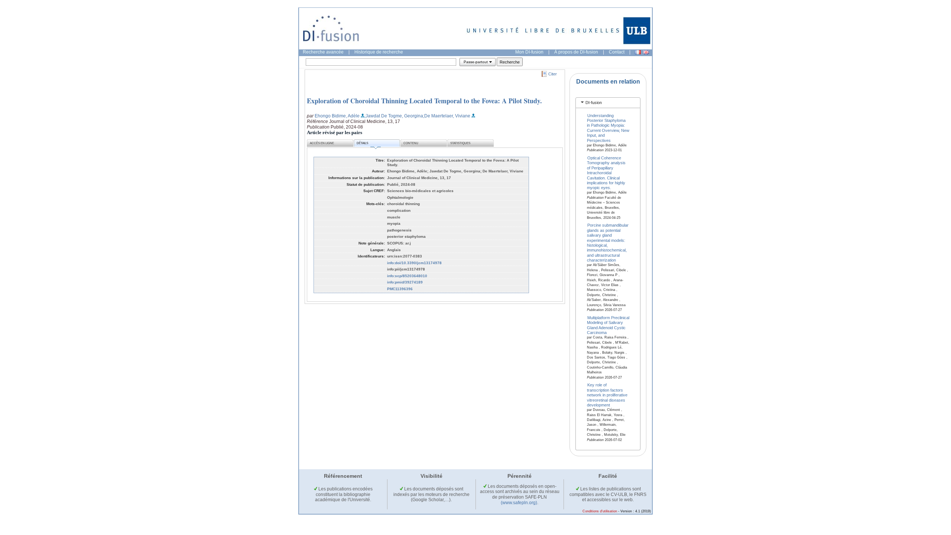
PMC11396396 (400, 289)
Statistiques (460, 143)
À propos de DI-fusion (576, 52)
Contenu (410, 143)
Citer (552, 74)
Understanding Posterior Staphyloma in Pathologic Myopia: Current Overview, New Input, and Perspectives (608, 127)
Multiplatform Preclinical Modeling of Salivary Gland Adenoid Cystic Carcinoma (608, 325)
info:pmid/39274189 (405, 282)
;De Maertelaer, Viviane (446, 116)
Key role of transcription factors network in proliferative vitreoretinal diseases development (607, 395)
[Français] (638, 52)
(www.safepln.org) (519, 502)
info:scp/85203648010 (407, 276)
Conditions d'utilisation (599, 511)
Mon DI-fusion (529, 52)
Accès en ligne (322, 143)
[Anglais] (646, 52)
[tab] (607, 102)
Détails (362, 143)
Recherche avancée (323, 52)
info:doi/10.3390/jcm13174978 (414, 263)
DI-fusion (593, 102)
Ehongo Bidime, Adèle (337, 116)
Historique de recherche (378, 52)
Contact (616, 52)
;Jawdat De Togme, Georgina (393, 116)
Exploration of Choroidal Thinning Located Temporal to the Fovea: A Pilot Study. (424, 101)
